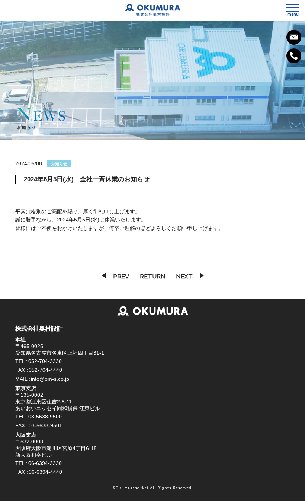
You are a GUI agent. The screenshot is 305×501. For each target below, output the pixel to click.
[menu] (292, 8)
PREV (121, 276)
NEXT (184, 276)
